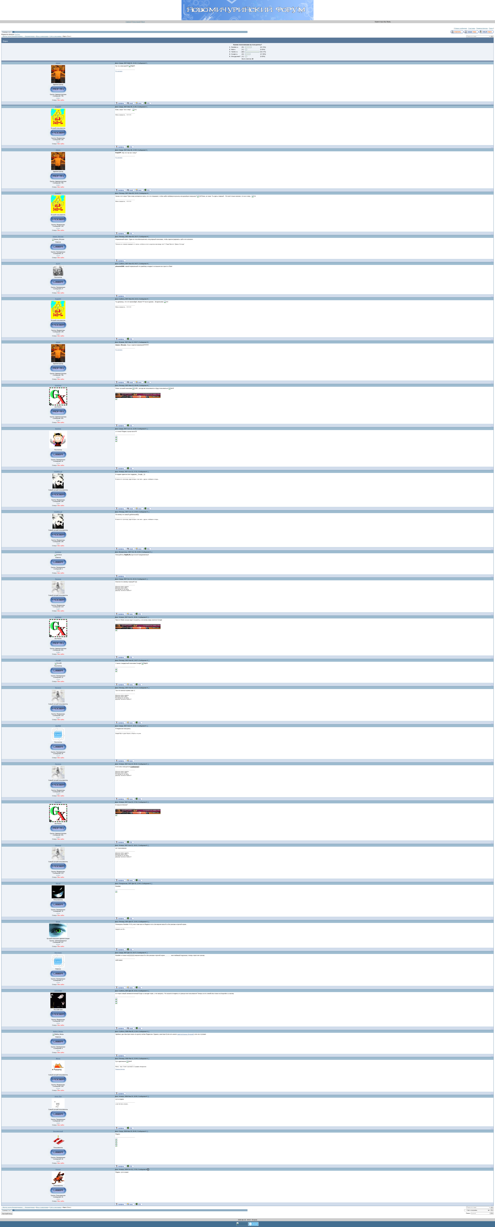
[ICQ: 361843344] (130, 949)
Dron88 (58, 660)
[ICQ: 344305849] (130, 1128)
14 (147, 579)
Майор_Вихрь (58, 1031)
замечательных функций (185, 1034)
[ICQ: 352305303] (130, 1166)
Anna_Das (58, 1096)
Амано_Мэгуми (58, 236)
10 (147, 429)
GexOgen (17, 34)
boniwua (58, 552)
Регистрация (136, 22)
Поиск (491, 28)
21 (148, 845)
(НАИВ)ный (58, 471)
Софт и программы (55, 36)
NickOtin (58, 429)
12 (149, 512)
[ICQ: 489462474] (147, 508)
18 (147, 726)
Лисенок (58, 579)
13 (151, 552)
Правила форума (482, 28)
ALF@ (58, 263)
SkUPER (58, 726)
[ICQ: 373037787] (139, 1028)
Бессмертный (58, 1131)
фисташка (58, 952)
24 (147, 952)
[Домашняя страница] (139, 103)
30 (148, 1169)
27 (148, 1058)
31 (58, 98)
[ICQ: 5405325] (139, 684)
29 (147, 1131)
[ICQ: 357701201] (130, 918)
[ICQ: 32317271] (130, 147)
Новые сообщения (461, 28)
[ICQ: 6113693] (130, 425)
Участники (471, 28)
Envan (58, 921)
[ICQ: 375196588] (139, 614)
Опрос (65, 36)
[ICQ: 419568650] (139, 1204)
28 (148, 1096)
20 (148, 802)
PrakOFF (58, 107)
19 (148, 764)
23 (148, 921)
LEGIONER (58, 991)
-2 (58, 291)
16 (58, 420)
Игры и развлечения (42, 36)
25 (148, 991)
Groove (58, 1169)
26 (148, 1031)
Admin (58, 63)
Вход (143, 22)
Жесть (58, 1058)
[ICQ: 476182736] (130, 468)
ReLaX (58, 883)
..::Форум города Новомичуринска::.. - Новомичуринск (18, 36)
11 (58, 142)
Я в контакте (118, 71)
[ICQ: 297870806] (147, 103)
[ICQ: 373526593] (139, 987)
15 (148, 617)
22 (151, 883)
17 (149, 688)
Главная (128, 22)
